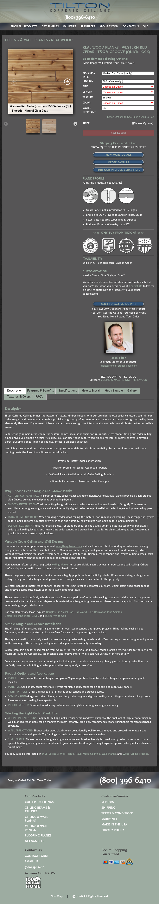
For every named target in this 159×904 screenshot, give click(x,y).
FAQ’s (39, 396)
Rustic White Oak (55, 616)
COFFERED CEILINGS (39, 802)
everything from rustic (69, 546)
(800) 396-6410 (125, 780)
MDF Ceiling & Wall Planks (58, 754)
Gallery (132, 390)
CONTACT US (131, 26)
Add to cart (118, 132)
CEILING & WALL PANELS (36, 828)
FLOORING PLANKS (38, 835)
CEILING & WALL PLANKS (36, 819)
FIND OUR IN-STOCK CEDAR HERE (118, 170)
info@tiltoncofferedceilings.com (118, 365)
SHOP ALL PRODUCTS (24, 26)
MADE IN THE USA (114, 824)
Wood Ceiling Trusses (135, 754)
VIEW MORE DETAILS (118, 155)
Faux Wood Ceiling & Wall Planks (96, 754)
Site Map (57, 896)
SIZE (85, 86)
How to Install (91, 390)
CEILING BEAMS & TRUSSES (37, 809)
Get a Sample (114, 390)
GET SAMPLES (50, 26)
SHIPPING (108, 808)
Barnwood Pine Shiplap (108, 612)
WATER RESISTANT (89, 110)
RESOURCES (87, 26)
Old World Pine (84, 612)
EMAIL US (31, 861)
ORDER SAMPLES (118, 162)
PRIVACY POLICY (112, 830)
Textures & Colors (19, 396)
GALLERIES (69, 26)
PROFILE (88, 81)
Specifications (68, 390)
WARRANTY (109, 819)
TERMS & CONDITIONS (117, 813)
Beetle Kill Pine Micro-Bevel (21, 616)
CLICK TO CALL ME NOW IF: (118, 304)
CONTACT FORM (36, 856)
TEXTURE (88, 97)
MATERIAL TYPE (89, 75)
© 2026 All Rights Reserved (90, 896)
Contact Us (135, 286)
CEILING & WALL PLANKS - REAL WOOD (124, 380)
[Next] (67, 81)
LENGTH (87, 92)
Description (14, 390)
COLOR (87, 102)
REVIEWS (107, 802)
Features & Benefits (40, 390)
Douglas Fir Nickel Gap (59, 612)
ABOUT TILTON (108, 26)
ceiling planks (60, 564)
